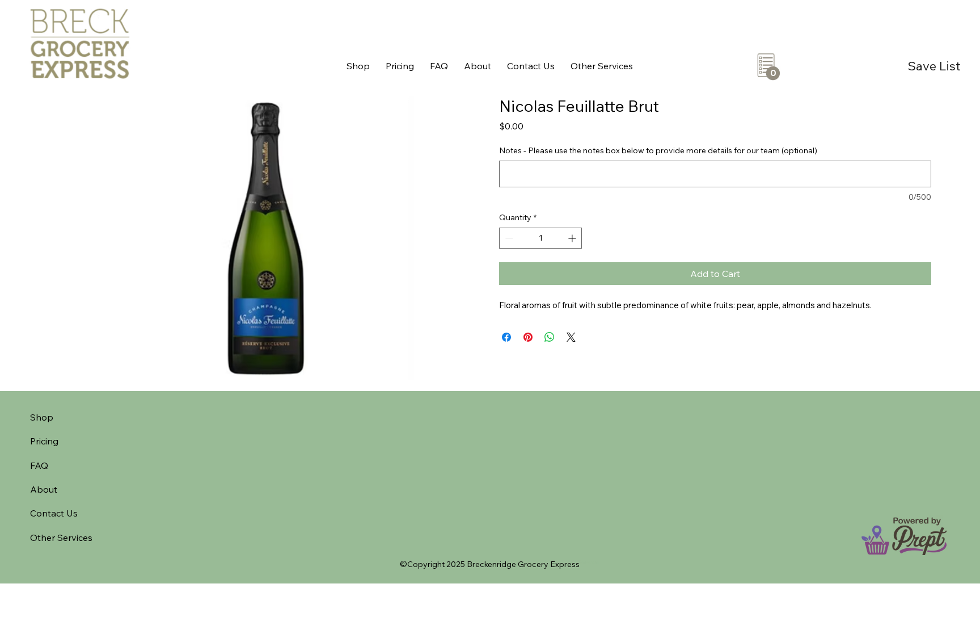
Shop (41, 417)
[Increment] (573, 238)
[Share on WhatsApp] (549, 337)
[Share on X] (571, 337)
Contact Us (54, 513)
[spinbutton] (540, 238)
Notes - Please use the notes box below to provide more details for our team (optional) (658, 150)
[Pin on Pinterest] (528, 337)
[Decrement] (508, 238)
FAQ (39, 465)
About (43, 489)
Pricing (44, 441)
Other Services (61, 537)
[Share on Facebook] (506, 337)
